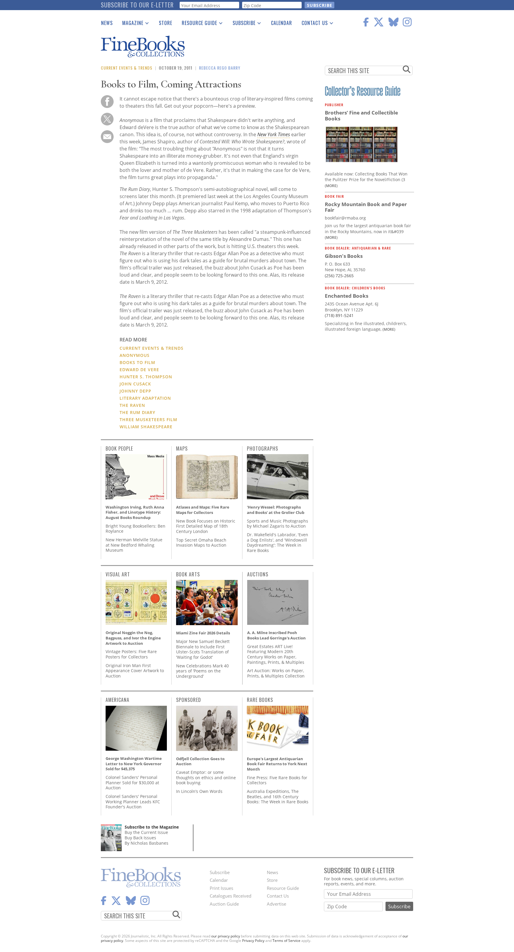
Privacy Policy (253, 940)
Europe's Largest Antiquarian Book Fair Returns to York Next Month (277, 764)
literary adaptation (145, 398)
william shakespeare (146, 426)
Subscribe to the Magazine (152, 827)
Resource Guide (197, 24)
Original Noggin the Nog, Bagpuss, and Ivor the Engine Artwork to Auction (133, 638)
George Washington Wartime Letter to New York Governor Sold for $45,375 (134, 763)
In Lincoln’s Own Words (199, 791)
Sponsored (188, 699)
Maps (182, 448)
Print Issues (221, 888)
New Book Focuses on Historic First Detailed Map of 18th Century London (205, 526)
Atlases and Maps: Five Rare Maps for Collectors (202, 509)
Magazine (130, 24)
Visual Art (118, 574)
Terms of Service (286, 940)
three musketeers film (148, 419)
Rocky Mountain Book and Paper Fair (366, 207)
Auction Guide (224, 904)
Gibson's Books (344, 255)
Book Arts (188, 574)
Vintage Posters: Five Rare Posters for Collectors (131, 654)
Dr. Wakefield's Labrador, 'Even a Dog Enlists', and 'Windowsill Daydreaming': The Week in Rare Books (277, 542)
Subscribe (242, 24)
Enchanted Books (346, 295)
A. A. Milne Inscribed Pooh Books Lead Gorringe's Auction (276, 635)
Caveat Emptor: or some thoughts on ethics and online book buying (206, 777)
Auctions (257, 574)
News (107, 22)
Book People (119, 448)
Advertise (276, 904)
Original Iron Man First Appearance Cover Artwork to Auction (135, 671)
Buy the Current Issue (146, 832)
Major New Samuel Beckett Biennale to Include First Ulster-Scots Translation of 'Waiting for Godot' (203, 649)
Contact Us (312, 24)
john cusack (135, 384)
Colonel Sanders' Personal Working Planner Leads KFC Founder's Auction (133, 801)
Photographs (262, 448)
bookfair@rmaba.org (345, 218)
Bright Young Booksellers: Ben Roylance (135, 528)
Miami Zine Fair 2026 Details (203, 633)
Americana (117, 699)
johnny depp (135, 391)
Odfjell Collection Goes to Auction (200, 761)
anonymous (135, 355)
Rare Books (260, 699)
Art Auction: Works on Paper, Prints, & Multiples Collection (276, 673)
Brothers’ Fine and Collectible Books (361, 115)
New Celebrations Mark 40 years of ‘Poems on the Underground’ (202, 671)
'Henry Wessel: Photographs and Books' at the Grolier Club (275, 509)
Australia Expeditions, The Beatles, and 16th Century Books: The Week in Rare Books (277, 796)
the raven (132, 405)
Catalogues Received (230, 896)
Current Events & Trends (126, 68)
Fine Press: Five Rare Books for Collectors (277, 780)
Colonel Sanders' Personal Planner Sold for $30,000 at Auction (132, 782)
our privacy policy (225, 936)
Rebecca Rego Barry (219, 68)
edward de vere (139, 369)
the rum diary (137, 412)
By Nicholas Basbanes (146, 843)
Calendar (281, 22)
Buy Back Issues (140, 837)
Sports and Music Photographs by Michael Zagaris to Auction (277, 523)
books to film (137, 362)
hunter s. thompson (146, 376)
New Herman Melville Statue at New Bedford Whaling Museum (134, 545)
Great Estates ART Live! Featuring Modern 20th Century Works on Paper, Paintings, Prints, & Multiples (275, 654)
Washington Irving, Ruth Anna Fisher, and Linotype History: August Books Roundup (135, 512)
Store (165, 22)
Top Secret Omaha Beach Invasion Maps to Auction (201, 542)
